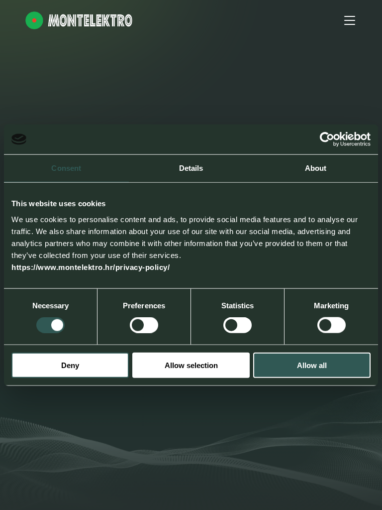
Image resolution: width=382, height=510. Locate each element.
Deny (70, 365)
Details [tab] (191, 168)
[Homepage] (78, 20)
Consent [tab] (66, 168)
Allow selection (191, 365)
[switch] (144, 325)
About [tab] (316, 168)
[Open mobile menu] (350, 20)
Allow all (312, 365)
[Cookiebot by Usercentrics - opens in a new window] (327, 139)
